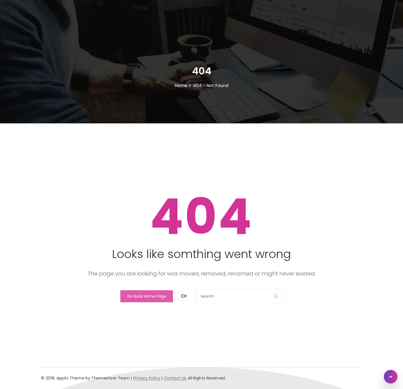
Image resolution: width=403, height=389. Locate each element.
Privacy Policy (146, 378)
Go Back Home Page (146, 296)
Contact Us (175, 378)
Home (181, 85)
